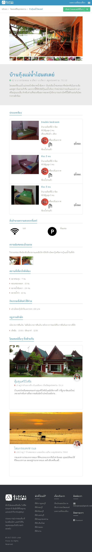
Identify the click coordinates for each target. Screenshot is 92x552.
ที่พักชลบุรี (39, 507)
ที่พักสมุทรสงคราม (41, 519)
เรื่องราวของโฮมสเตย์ (62, 507)
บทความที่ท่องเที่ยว (61, 511)
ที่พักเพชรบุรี (39, 515)
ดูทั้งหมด (77, 143)
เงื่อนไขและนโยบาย (61, 503)
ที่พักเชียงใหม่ (40, 523)
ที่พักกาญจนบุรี (40, 503)
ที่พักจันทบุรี (39, 511)
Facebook (79, 520)
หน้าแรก (4, 9)
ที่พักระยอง (39, 527)
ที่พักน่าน (38, 531)
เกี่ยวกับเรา (59, 496)
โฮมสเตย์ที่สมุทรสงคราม (18, 9)
